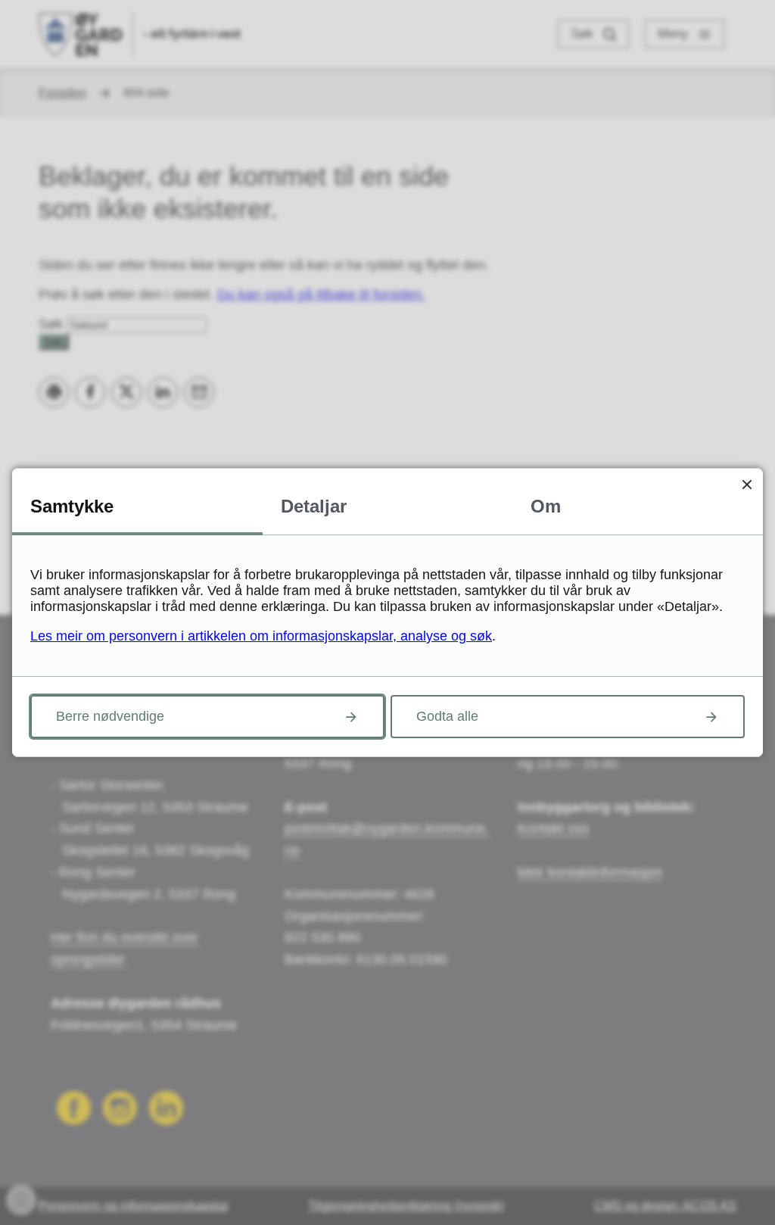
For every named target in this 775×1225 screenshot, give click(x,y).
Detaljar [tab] (314, 506)
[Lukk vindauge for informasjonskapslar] (747, 484)
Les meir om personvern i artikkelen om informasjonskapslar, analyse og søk (261, 636)
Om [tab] (546, 506)
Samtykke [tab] (72, 506)
